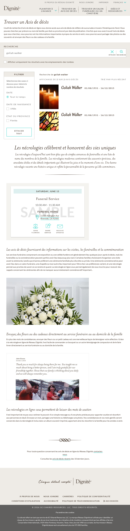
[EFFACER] (112, 52)
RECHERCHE (11, 46)
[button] (48, 10)
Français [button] (118, 2)
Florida (13, 120)
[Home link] (12, 8)
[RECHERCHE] (121, 51)
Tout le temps (18, 97)
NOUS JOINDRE (86, 2)
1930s (13, 108)
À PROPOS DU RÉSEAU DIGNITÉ (59, 2)
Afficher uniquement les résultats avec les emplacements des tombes (41, 62)
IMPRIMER (103, 2)
